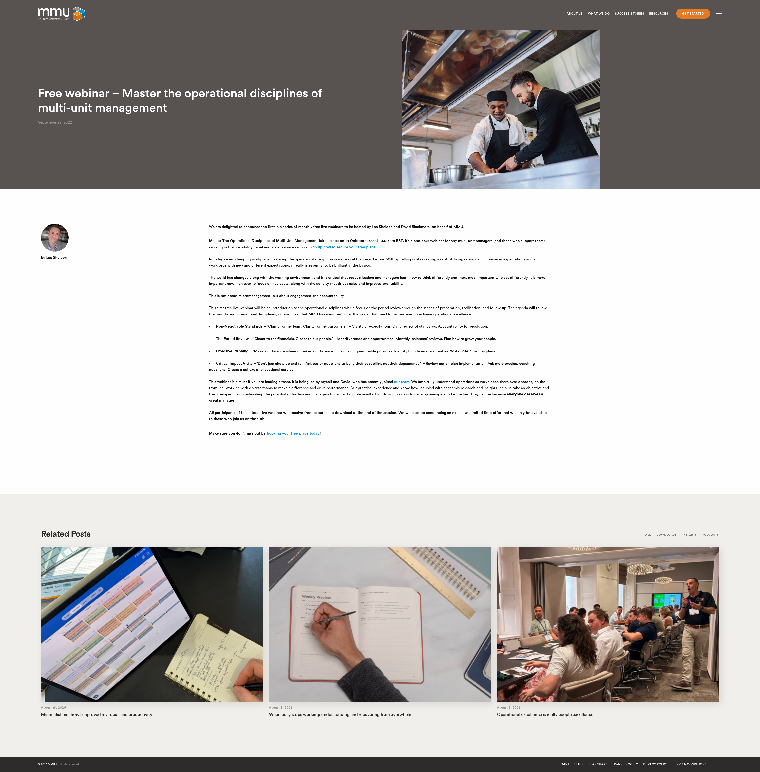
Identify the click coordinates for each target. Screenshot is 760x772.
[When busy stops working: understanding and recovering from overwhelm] (380, 624)
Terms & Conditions (690, 764)
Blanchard (598, 764)
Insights (689, 534)
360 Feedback (572, 764)
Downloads (666, 534)
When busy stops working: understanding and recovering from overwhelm (340, 714)
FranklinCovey (625, 764)
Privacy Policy (655, 764)
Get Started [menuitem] (693, 13)
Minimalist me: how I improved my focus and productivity (96, 714)
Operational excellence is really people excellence (545, 714)
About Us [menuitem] (575, 13)
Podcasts (710, 534)
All (648, 534)
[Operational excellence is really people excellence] (608, 624)
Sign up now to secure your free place (342, 247)
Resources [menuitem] (658, 13)
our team (401, 381)
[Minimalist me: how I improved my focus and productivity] (152, 624)
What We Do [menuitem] (599, 13)
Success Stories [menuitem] (629, 13)
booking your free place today (293, 433)
